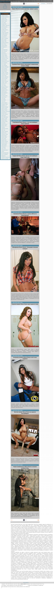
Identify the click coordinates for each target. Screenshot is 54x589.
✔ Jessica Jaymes (4, 81)
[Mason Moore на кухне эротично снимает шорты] (25, 32)
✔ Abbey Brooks (4, 15)
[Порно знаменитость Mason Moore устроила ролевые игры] (25, 491)
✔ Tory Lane (3, 148)
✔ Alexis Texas (4, 21)
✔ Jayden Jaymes (4, 72)
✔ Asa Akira (3, 31)
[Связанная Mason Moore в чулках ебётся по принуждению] (25, 226)
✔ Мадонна (3, 155)
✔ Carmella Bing (4, 49)
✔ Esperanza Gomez (5, 61)
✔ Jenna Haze (3, 75)
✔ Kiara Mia (3, 94)
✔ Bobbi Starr (3, 41)
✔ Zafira (2, 151)
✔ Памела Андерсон (5, 157)
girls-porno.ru (25, 585)
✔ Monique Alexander (5, 111)
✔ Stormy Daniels (4, 141)
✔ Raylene (3, 127)
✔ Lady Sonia (3, 97)
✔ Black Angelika (4, 38)
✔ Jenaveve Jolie (4, 74)
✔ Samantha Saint (4, 128)
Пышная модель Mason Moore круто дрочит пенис (25, 304)
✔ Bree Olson (3, 44)
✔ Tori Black (3, 147)
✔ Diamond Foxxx (4, 58)
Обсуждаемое (49, 3)
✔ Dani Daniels (4, 51)
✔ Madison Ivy (4, 105)
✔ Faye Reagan (4, 65)
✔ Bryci (2, 48)
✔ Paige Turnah (4, 118)
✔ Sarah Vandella (4, 131)
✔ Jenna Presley (4, 78)
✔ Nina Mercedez (4, 117)
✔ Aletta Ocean (4, 19)
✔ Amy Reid (3, 22)
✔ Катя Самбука (4, 154)
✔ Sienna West (4, 137)
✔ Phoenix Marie (4, 121)
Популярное (43, 3)
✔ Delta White (4, 54)
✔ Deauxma (3, 52)
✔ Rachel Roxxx (4, 124)
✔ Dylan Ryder (4, 59)
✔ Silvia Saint (3, 138)
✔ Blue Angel (3, 39)
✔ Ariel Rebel (3, 28)
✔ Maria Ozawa (4, 108)
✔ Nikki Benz (3, 115)
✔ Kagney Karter (4, 87)
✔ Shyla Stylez (4, 135)
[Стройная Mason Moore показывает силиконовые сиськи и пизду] (25, 88)
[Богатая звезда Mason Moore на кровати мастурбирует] (25, 436)
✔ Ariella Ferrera (4, 29)
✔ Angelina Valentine (5, 25)
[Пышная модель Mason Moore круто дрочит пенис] (25, 327)
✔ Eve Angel (3, 64)
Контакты (26, 582)
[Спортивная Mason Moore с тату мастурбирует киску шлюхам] (25, 135)
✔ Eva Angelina (4, 62)
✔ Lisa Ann (3, 101)
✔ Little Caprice (4, 102)
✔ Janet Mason (4, 71)
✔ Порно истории (4, 158)
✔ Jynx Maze (3, 85)
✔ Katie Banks (4, 88)
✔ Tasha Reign (4, 144)
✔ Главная (5, 13)
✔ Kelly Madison (4, 92)
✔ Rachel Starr (4, 125)
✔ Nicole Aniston (4, 114)
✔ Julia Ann (3, 84)
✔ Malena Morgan (4, 107)
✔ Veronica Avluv (4, 150)
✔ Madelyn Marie (4, 104)
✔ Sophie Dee (3, 140)
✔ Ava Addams (4, 35)
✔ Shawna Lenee (4, 134)
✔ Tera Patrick (3, 145)
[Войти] (5, 6)
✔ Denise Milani (4, 55)
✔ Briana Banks (4, 45)
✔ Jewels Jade (4, 82)
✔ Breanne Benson (5, 42)
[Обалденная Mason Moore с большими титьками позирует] (25, 271)
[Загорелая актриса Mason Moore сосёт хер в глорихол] (25, 381)
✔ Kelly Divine (4, 91)
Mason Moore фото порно (18, 7)
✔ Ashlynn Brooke (4, 32)
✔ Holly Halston (4, 68)
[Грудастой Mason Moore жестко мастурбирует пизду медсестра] (25, 180)
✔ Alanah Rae (3, 18)
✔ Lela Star (3, 98)
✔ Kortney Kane (4, 95)
